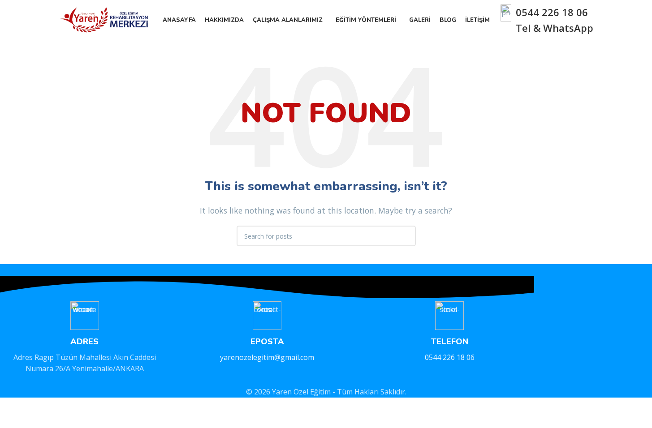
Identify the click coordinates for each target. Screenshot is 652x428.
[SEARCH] (405, 236)
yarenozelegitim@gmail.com (267, 357)
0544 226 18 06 (552, 12)
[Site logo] (105, 19)
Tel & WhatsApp (554, 27)
